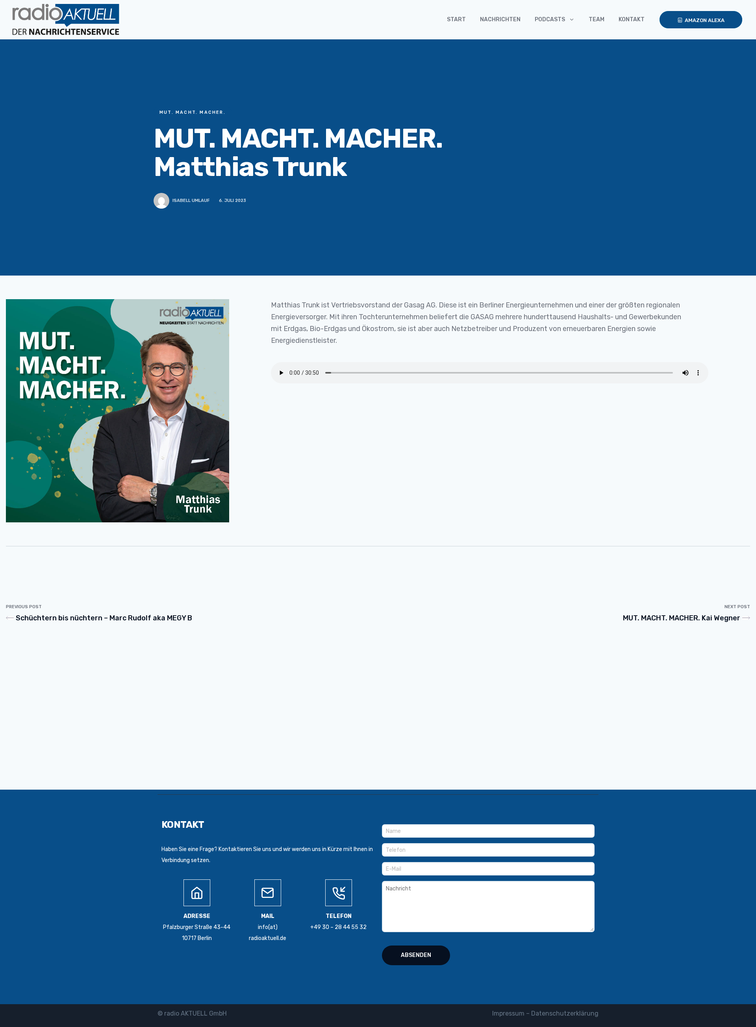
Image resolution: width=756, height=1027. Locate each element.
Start (456, 19)
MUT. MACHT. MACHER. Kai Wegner (681, 618)
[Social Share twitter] (457, 200)
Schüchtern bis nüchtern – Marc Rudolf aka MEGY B (104, 618)
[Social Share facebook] (470, 200)
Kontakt (632, 19)
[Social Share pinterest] (484, 200)
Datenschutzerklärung (564, 1013)
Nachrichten (500, 19)
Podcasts (550, 19)
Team (596, 19)
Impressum (508, 1013)
